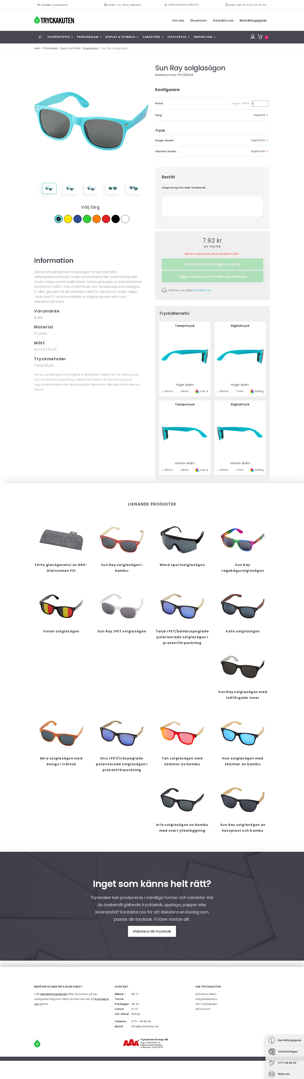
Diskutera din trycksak (152, 931)
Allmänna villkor (206, 994)
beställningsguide (119, 379)
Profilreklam (87, 37)
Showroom (198, 20)
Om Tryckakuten (206, 1004)
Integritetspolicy (206, 999)
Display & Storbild (120, 37)
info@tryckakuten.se (145, 1026)
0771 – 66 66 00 (141, 1021)
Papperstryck (59, 37)
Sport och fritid (70, 48)
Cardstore (151, 37)
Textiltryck (176, 37)
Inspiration (203, 37)
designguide (130, 374)
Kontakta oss (223, 20)
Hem (37, 48)
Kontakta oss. (203, 290)
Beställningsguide (253, 20)
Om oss (178, 20)
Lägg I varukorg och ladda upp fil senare (212, 276)
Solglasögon (90, 48)
